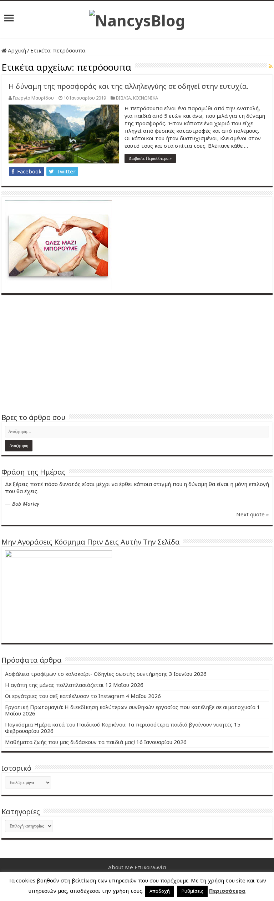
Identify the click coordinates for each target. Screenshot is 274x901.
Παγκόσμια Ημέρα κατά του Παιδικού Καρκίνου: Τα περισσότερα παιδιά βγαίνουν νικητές (119, 724)
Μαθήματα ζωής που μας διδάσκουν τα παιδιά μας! (70, 741)
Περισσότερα (227, 890)
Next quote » (252, 514)
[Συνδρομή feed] (271, 66)
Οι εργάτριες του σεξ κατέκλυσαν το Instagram (65, 695)
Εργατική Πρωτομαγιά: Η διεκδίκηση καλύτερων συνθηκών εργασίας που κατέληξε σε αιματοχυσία (130, 706)
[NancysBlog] (137, 18)
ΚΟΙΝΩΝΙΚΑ (145, 98)
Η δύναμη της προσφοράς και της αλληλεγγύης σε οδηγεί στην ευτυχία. (129, 86)
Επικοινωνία (150, 867)
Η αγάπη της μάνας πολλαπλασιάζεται (54, 684)
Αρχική (16, 50)
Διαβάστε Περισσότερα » (150, 158)
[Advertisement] (137, 354)
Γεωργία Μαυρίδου (33, 98)
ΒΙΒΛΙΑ (123, 98)
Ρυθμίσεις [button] (192, 891)
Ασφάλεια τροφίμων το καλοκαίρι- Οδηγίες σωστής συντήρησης (86, 673)
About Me (120, 867)
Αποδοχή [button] (159, 891)
